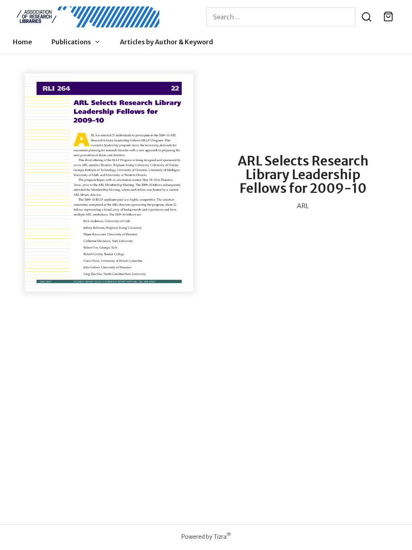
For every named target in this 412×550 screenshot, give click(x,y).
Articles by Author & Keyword (166, 42)
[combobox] (281, 17)
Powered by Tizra (206, 536)
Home (22, 42)
